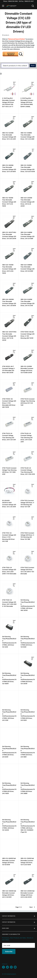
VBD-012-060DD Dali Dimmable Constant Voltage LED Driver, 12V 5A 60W (9, 861)
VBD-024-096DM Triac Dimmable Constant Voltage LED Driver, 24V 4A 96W (27, 268)
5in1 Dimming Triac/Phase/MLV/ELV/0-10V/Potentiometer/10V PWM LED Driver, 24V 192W (9, 788)
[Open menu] (3, 6)
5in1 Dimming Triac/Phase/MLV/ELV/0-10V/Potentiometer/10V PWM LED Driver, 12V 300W (28, 678)
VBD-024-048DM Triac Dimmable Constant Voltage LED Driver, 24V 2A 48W (27, 235)
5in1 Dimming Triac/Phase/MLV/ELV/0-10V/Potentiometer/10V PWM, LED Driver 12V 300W (9, 825)
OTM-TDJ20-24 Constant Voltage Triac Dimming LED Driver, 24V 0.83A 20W (26, 438)
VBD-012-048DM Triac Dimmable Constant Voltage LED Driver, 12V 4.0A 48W (27, 136)
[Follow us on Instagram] (11, 967)
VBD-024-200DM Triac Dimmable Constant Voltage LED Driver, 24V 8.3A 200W (27, 202)
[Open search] (33, 6)
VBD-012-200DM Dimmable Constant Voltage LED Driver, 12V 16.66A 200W (27, 369)
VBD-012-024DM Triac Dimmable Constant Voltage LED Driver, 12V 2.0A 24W (9, 136)
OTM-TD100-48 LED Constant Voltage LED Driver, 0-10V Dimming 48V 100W (27, 335)
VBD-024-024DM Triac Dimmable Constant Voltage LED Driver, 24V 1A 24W (27, 302)
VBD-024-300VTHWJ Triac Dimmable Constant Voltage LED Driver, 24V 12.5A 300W (9, 336)
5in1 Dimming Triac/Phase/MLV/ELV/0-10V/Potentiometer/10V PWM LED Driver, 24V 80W (9, 752)
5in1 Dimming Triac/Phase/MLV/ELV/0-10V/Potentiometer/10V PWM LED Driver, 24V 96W (28, 752)
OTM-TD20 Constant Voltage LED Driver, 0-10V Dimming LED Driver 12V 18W (27, 536)
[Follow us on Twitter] (7, 967)
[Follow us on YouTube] (15, 967)
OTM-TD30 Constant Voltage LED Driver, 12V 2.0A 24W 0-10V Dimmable (27, 570)
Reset (33, 65)
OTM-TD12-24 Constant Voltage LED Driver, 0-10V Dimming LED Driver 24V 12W (9, 537)
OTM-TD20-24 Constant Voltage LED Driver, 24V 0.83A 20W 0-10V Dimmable (9, 570)
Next (31, 907)
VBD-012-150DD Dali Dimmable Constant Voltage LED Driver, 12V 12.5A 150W (27, 861)
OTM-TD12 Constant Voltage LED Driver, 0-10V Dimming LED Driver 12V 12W (27, 503)
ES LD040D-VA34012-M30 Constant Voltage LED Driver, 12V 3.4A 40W (9, 503)
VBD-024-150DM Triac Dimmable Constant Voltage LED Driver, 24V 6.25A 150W (9, 269)
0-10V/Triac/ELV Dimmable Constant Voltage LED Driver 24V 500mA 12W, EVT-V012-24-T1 (8, 102)
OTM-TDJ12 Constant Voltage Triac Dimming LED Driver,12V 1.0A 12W (28, 402)
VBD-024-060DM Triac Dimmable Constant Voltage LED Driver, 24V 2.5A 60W (9, 302)
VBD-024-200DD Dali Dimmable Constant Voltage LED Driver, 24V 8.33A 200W (27, 894)
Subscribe (8, 951)
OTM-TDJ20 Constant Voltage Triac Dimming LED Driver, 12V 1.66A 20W (9, 471)
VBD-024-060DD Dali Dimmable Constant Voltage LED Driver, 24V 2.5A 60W (9, 894)
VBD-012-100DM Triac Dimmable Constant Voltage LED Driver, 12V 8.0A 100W (28, 168)
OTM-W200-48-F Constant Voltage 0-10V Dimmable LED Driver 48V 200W (8, 369)
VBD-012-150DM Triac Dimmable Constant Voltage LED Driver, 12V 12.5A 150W (9, 202)
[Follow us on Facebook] (3, 967)
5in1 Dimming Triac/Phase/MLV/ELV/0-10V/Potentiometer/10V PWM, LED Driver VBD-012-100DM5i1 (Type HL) (28, 826)
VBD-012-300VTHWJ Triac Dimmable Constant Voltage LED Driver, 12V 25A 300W (9, 235)
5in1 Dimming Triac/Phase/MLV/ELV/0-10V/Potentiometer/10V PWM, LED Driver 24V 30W (9, 715)
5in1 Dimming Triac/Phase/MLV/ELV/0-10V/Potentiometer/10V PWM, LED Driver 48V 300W (28, 605)
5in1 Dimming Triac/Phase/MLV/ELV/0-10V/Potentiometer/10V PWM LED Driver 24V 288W (28, 788)
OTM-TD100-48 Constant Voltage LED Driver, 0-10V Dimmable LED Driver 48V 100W (9, 403)
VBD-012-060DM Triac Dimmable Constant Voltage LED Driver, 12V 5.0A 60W (9, 168)
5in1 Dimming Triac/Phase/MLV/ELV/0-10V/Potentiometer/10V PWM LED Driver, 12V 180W (9, 678)
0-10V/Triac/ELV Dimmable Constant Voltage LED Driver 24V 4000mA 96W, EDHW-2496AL (27, 102)
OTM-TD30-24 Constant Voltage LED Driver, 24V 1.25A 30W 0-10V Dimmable (9, 603)
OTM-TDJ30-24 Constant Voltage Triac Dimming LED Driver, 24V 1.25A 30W (28, 471)
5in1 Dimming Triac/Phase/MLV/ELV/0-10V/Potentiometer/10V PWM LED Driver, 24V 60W (28, 715)
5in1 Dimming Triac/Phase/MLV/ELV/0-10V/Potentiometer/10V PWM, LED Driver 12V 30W (9, 642)
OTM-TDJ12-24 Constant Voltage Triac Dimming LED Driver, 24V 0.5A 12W (9, 436)
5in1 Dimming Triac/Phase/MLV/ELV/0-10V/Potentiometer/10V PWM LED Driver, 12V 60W (28, 642)
